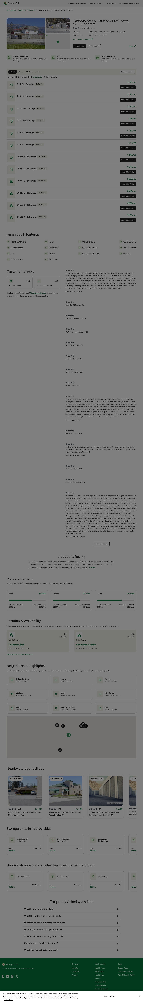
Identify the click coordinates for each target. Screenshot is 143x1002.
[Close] (139, 996)
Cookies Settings (109, 996)
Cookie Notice (8, 1000)
